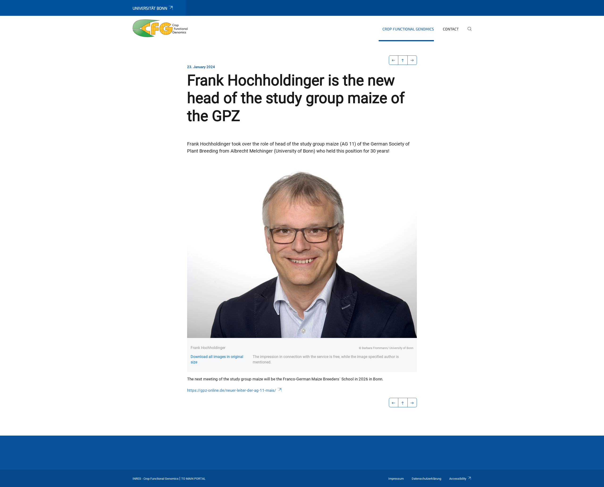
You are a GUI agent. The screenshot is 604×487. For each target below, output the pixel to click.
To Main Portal (193, 478)
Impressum (396, 478)
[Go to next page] (412, 60)
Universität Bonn (150, 8)
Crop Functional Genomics (408, 29)
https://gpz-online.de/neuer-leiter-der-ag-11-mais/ (231, 390)
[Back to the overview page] (403, 60)
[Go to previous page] (393, 60)
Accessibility (457, 478)
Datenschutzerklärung (426, 478)
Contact (451, 29)
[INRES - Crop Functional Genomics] (160, 28)
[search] (467, 32)
